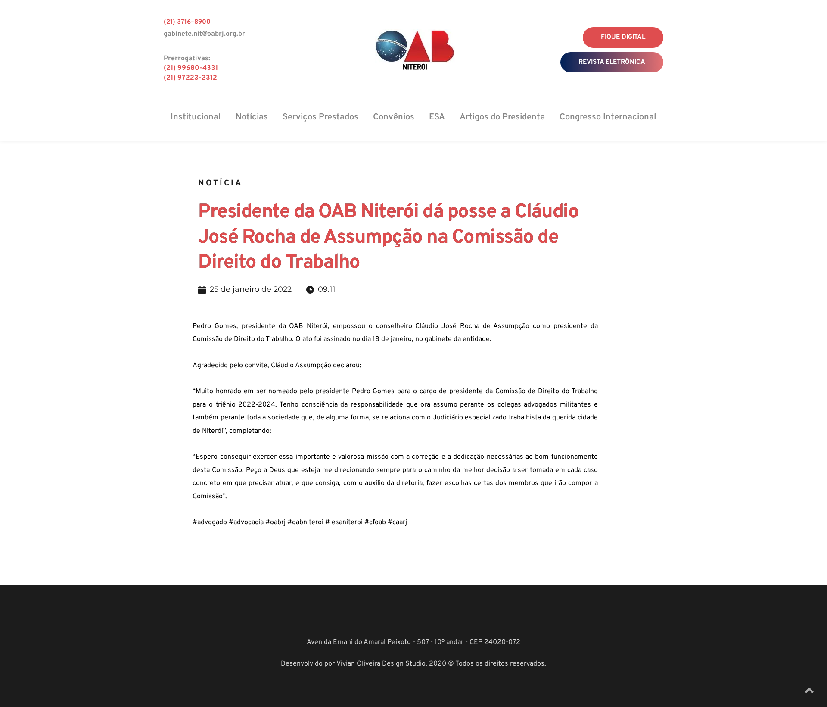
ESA (437, 117)
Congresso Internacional (608, 117)
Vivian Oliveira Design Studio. (381, 664)
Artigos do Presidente (502, 117)
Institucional (196, 117)
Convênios (393, 117)
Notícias (252, 117)
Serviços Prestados (320, 117)
